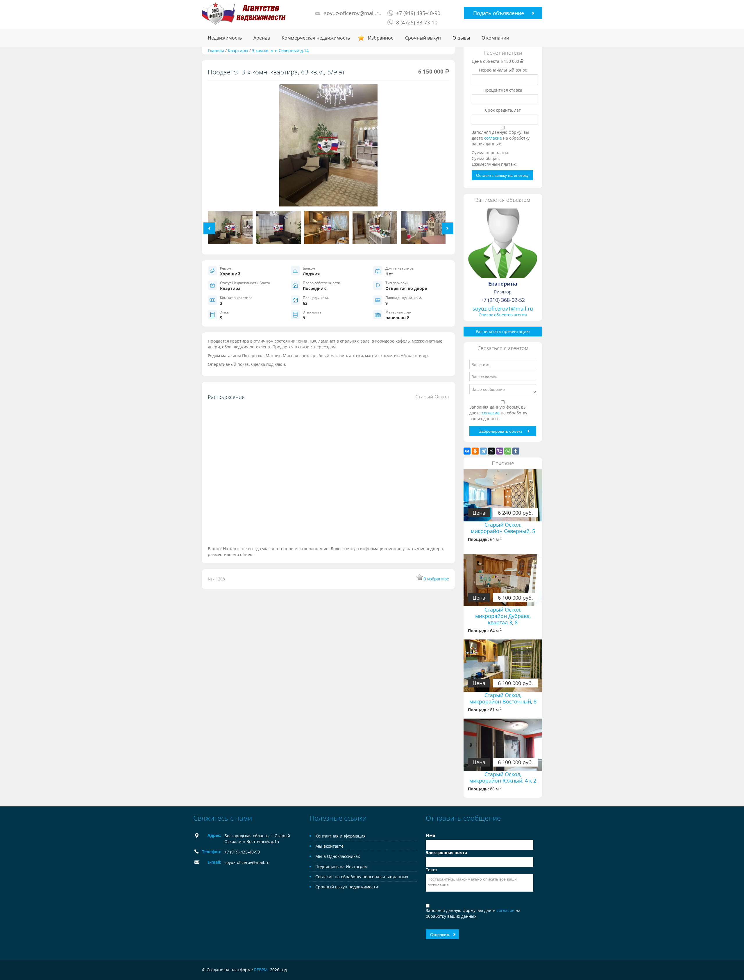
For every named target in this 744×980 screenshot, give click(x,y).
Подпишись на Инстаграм (341, 866)
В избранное (436, 579)
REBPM (261, 969)
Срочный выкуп (423, 38)
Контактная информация (340, 836)
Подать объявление (498, 13)
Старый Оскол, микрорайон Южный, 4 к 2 (502, 777)
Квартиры (238, 50)
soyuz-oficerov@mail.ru (353, 13)
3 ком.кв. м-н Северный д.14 (280, 50)
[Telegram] (483, 451)
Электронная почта (446, 852)
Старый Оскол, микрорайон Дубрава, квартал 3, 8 (503, 616)
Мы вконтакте (329, 846)
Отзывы (461, 38)
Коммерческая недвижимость (316, 38)
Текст (431, 869)
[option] (328, 147)
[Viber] (499, 451)
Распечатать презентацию (503, 331)
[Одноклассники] (475, 451)
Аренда (261, 38)
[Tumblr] (515, 451)
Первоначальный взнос (503, 70)
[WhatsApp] (507, 451)
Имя (430, 835)
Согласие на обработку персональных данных (361, 876)
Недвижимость (225, 38)
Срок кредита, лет (503, 110)
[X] (491, 451)
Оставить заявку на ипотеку (502, 175)
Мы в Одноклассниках (337, 856)
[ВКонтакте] (467, 451)
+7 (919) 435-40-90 (418, 13)
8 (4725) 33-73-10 (416, 22)
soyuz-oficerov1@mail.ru (503, 308)
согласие (493, 138)
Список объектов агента (503, 315)
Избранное (381, 38)
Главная (216, 50)
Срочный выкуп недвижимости (346, 887)
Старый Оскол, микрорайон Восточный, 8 (502, 698)
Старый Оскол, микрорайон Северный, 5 (503, 527)
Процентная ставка (502, 90)
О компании (495, 38)
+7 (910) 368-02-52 (503, 299)
